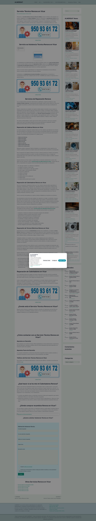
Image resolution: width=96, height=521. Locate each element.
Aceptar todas (62, 260)
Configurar (54, 260)
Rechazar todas (46, 260)
